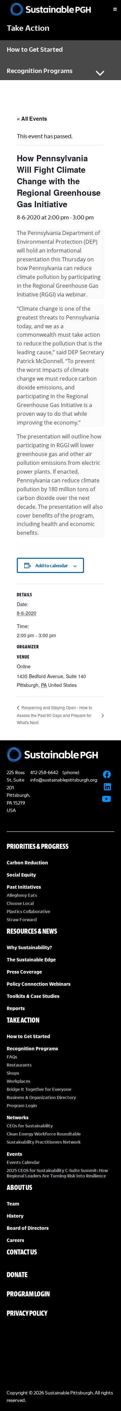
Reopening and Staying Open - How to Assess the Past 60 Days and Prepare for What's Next (54, 714)
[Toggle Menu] (109, 9)
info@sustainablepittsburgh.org (63, 779)
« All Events (32, 118)
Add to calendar (51, 565)
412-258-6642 (44, 772)
